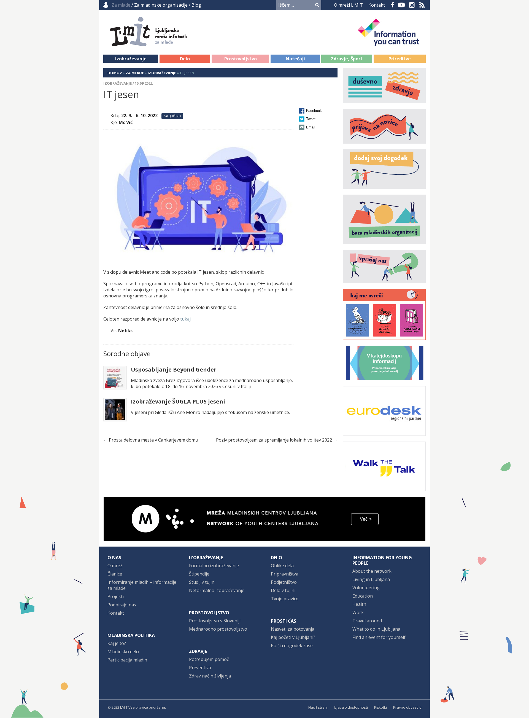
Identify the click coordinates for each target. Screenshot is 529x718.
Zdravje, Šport (347, 59)
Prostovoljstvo (240, 59)
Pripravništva (284, 574)
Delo (185, 59)
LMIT (124, 707)
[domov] (163, 43)
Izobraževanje (131, 59)
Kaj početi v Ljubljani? (293, 637)
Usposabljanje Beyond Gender (174, 369)
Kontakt (376, 5)
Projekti (115, 596)
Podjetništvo (284, 582)
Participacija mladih (127, 660)
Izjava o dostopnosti (351, 707)
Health (359, 604)
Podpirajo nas (121, 605)
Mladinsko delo (123, 652)
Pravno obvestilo (407, 707)
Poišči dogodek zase (292, 645)
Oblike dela (282, 566)
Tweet (310, 119)
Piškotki (380, 707)
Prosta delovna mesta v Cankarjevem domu (153, 440)
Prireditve (399, 59)
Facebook (392, 5)
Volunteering (366, 588)
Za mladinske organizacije (161, 5)
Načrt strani (318, 707)
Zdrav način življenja (210, 676)
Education (362, 596)
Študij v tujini (202, 582)
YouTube (401, 5)
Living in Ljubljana (371, 579)
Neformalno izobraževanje (216, 590)
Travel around (367, 621)
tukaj (185, 319)
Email (310, 127)
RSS (422, 5)
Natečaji (295, 59)
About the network (372, 571)
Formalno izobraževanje (214, 566)
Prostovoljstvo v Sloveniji (215, 621)
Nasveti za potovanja (292, 629)
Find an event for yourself (379, 637)
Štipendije (199, 574)
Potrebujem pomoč (209, 659)
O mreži (115, 566)
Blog (196, 5)
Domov (114, 72)
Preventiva (200, 668)
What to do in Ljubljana (376, 629)
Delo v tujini (283, 590)
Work (358, 612)
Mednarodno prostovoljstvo (218, 629)
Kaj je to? (116, 643)
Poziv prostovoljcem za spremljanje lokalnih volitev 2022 (274, 440)
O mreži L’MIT (348, 5)
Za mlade (135, 72)
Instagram (411, 5)
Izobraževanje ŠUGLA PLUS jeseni (178, 401)
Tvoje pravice (284, 599)
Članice (114, 574)
